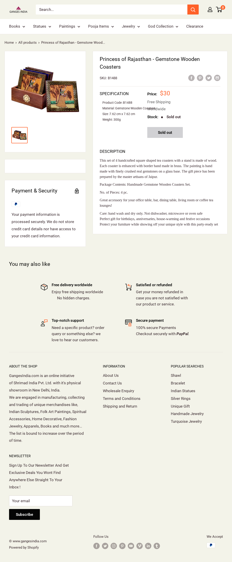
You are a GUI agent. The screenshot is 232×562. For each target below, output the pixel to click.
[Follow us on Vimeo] (139, 546)
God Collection (160, 26)
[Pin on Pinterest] (200, 77)
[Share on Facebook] (191, 77)
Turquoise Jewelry (186, 421)
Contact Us (112, 383)
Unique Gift (180, 406)
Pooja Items (98, 26)
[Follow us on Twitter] (105, 546)
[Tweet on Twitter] (208, 77)
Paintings (67, 26)
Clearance (194, 26)
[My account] (210, 9)
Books (14, 26)
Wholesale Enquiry (118, 391)
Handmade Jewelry (187, 413)
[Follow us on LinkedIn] (148, 546)
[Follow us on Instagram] (114, 546)
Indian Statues (183, 391)
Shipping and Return (120, 406)
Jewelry (128, 26)
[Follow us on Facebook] (96, 546)
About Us (111, 375)
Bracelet (178, 383)
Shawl (176, 375)
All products (27, 43)
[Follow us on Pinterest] (122, 546)
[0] (219, 9)
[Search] (193, 9)
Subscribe (24, 514)
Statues (39, 26)
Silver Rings (181, 398)
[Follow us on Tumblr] (157, 546)
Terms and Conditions (121, 398)
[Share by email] (217, 77)
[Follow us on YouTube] (131, 546)
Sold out (165, 132)
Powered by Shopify (24, 547)
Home (9, 43)
